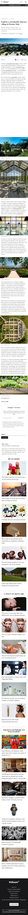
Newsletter (24, 59)
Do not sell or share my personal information (14, 899)
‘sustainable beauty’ (20, 67)
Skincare (12, 18)
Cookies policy (14, 895)
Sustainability (4, 437)
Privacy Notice (18, 423)
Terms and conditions (14, 891)
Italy (8, 80)
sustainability (14, 77)
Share (4, 59)
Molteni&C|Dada (17, 208)
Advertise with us (14, 897)
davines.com (4, 401)
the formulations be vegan (10, 70)
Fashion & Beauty (4, 18)
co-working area (19, 213)
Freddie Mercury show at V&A (15, 5)
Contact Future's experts (14, 889)
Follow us (18, 59)
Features (20, 33)
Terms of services (17, 421)
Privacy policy (14, 893)
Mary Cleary (5, 33)
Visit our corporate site (15, 910)
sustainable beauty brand (12, 63)
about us (14, 887)
